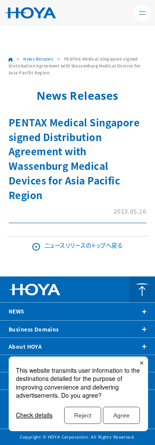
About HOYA (25, 346)
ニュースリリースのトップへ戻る (83, 245)
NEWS (17, 311)
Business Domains (34, 329)
